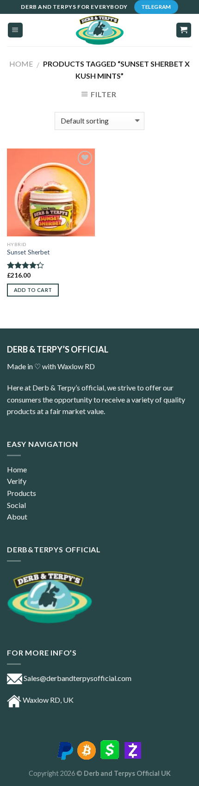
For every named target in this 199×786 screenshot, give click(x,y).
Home (21, 63)
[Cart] (184, 30)
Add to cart (33, 290)
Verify (16, 481)
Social (16, 505)
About (17, 516)
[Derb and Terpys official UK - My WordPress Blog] (99, 30)
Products (21, 493)
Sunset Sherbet (28, 252)
